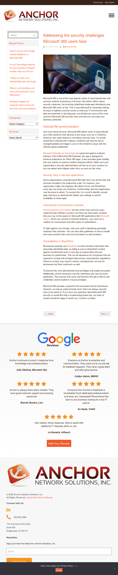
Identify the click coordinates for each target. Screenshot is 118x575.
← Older (49, 313)
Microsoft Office (71, 46)
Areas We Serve (35, 497)
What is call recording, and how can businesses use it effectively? (22, 91)
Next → (105, 313)
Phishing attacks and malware (57, 209)
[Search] (34, 35)
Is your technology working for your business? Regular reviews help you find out (22, 68)
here (75, 566)
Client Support (109, 2)
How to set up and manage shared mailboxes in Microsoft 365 (22, 54)
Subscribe (19, 561)
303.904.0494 (98, 2)
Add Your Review (59, 443)
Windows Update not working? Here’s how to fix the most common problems (23, 105)
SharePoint (72, 245)
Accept (59, 570)
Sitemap (49, 497)
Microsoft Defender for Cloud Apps (59, 153)
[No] (114, 568)
